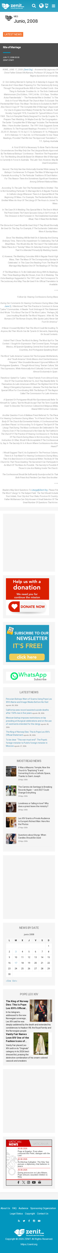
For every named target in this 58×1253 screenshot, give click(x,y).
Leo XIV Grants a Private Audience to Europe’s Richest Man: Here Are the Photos (34, 821)
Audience (23, 1208)
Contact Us (42, 1213)
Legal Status (16, 1213)
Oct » (14, 981)
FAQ (14, 1208)
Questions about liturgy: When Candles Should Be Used (32, 836)
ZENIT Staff (8, 60)
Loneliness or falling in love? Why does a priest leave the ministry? (33, 805)
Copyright (30, 1213)
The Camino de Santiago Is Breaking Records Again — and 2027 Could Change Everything (35, 790)
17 (16, 963)
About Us (5, 1208)
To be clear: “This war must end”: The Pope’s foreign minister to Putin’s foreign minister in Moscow (26, 743)
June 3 (7, 306)
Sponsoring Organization (43, 1208)
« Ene (8, 981)
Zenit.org (28, 69)
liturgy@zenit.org (40, 490)
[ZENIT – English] (16, 6)
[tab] (17, 1143)
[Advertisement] (29, 543)
